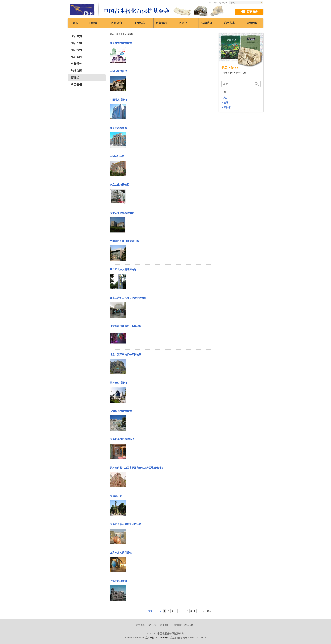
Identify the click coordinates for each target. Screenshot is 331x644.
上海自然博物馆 (118, 580)
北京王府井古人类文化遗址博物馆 (128, 297)
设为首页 (140, 624)
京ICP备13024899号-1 (157, 637)
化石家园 (76, 56)
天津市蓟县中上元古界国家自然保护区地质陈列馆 (136, 467)
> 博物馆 (226, 107)
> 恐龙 (224, 97)
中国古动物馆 (117, 156)
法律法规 (206, 22)
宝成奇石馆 (116, 496)
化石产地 (76, 43)
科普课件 (76, 63)
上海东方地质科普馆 (121, 552)
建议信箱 (252, 22)
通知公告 (152, 624)
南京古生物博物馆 (119, 184)
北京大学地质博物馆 (121, 43)
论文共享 (229, 22)
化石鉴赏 (76, 36)
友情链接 (177, 624)
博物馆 (75, 77)
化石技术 (76, 50)
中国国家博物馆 (118, 71)
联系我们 (164, 624)
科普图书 (76, 84)
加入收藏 (213, 2)
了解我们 (93, 22)
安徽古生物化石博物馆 (122, 212)
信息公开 (184, 22)
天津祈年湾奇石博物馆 (122, 439)
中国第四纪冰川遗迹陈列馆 (124, 241)
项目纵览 (139, 22)
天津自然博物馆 (118, 382)
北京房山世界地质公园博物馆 (125, 326)
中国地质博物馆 (118, 99)
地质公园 (76, 70)
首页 (75, 22)
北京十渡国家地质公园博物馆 (125, 354)
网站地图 (223, 2)
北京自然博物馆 (118, 128)
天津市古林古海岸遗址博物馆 (125, 524)
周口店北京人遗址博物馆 (123, 269)
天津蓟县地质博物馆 (121, 411)
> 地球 (224, 102)
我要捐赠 (252, 11)
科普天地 (161, 22)
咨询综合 (116, 22)
